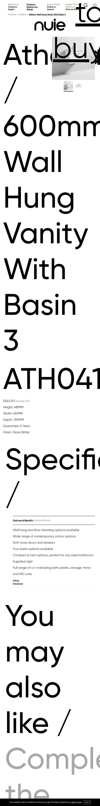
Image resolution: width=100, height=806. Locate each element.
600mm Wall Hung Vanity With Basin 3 (47, 14)
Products (32, 7)
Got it (87, 802)
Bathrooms (13, 7)
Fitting (16, 580)
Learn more (76, 802)
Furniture (12, 14)
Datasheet (18, 584)
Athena (22, 14)
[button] (55, 58)
